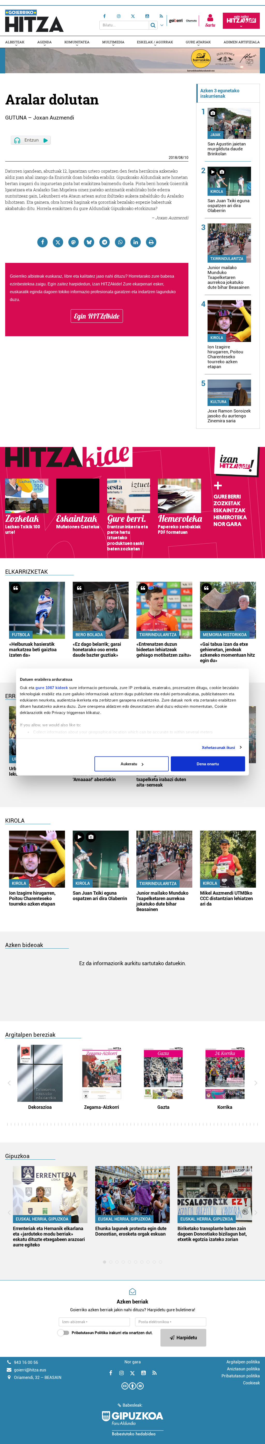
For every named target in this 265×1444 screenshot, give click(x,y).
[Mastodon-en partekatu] (73, 242)
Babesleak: (133, 1405)
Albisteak (15, 42)
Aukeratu (129, 764)
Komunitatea (77, 42)
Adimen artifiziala (242, 42)
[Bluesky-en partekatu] (89, 242)
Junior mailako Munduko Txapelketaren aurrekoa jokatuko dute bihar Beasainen (228, 277)
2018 (173, 158)
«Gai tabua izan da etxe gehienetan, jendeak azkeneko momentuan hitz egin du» (227, 652)
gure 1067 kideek (51, 687)
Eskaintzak (229, 510)
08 (181, 158)
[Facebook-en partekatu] (42, 242)
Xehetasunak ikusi (218, 747)
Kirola (216, 192)
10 (186, 158)
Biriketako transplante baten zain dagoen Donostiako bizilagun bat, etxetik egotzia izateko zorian (212, 1234)
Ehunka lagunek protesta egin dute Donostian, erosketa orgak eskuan (130, 1231)
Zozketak (227, 503)
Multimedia (113, 42)
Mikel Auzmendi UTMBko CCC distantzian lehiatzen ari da (226, 898)
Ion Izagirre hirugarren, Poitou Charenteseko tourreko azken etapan (225, 356)
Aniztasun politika (243, 1368)
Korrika (224, 1107)
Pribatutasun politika (241, 1375)
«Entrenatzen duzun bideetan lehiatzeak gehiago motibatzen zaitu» (163, 649)
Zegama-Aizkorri (101, 1107)
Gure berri (227, 497)
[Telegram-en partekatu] (104, 242)
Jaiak (215, 135)
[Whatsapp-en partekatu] (120, 242)
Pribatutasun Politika (90, 1332)
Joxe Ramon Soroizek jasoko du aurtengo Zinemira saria (229, 415)
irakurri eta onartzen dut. (112, 1332)
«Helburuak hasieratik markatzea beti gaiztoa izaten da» (33, 649)
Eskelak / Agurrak (155, 42)
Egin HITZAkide (97, 316)
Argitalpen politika (243, 1361)
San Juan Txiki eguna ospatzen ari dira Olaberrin (228, 205)
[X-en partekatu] (58, 242)
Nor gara (227, 524)
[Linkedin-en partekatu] (135, 242)
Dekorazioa (40, 1107)
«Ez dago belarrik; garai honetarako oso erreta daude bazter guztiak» (97, 649)
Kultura (218, 402)
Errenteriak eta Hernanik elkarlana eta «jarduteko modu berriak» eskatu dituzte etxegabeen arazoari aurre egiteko (49, 1236)
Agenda (44, 42)
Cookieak (251, 1382)
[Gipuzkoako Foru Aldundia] (132, 1423)
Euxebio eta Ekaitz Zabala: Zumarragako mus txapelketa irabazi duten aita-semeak (163, 777)
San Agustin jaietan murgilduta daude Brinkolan (227, 148)
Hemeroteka (230, 517)
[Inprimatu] (151, 242)
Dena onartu (208, 764)
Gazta (163, 1107)
